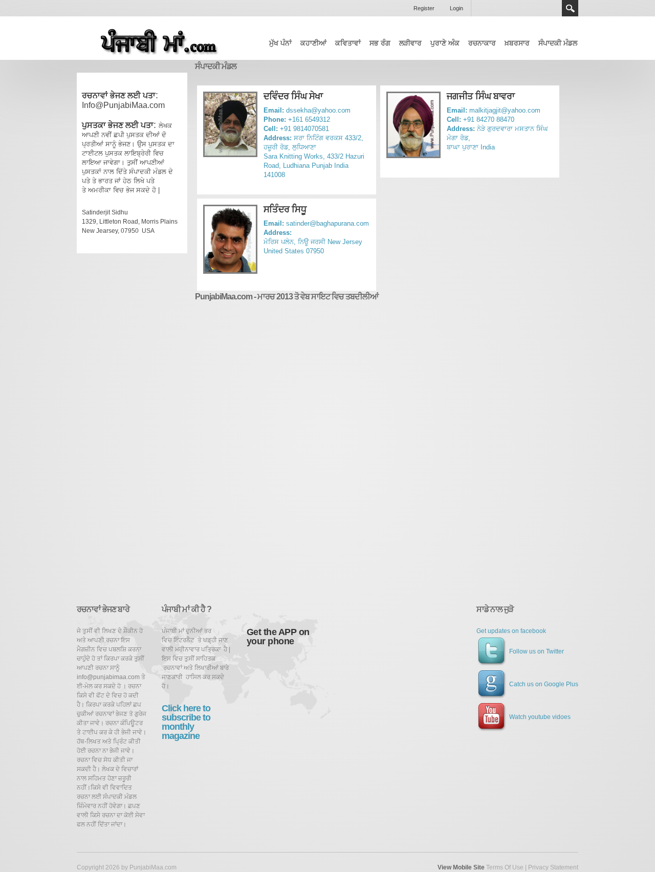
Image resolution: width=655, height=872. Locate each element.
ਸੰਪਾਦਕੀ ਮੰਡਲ (557, 43)
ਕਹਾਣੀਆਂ (313, 43)
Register (423, 8)
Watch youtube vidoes (540, 717)
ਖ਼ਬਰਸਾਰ (517, 43)
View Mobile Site (461, 867)
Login (456, 8)
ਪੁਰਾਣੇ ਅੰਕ (445, 43)
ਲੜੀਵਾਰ (410, 43)
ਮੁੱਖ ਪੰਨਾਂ (280, 43)
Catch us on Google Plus (543, 684)
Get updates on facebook (511, 631)
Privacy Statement (553, 867)
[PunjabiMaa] (153, 38)
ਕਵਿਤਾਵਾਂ (348, 43)
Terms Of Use (504, 867)
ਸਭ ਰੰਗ (379, 43)
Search (570, 8)
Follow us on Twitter (536, 651)
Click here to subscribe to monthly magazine (186, 722)
